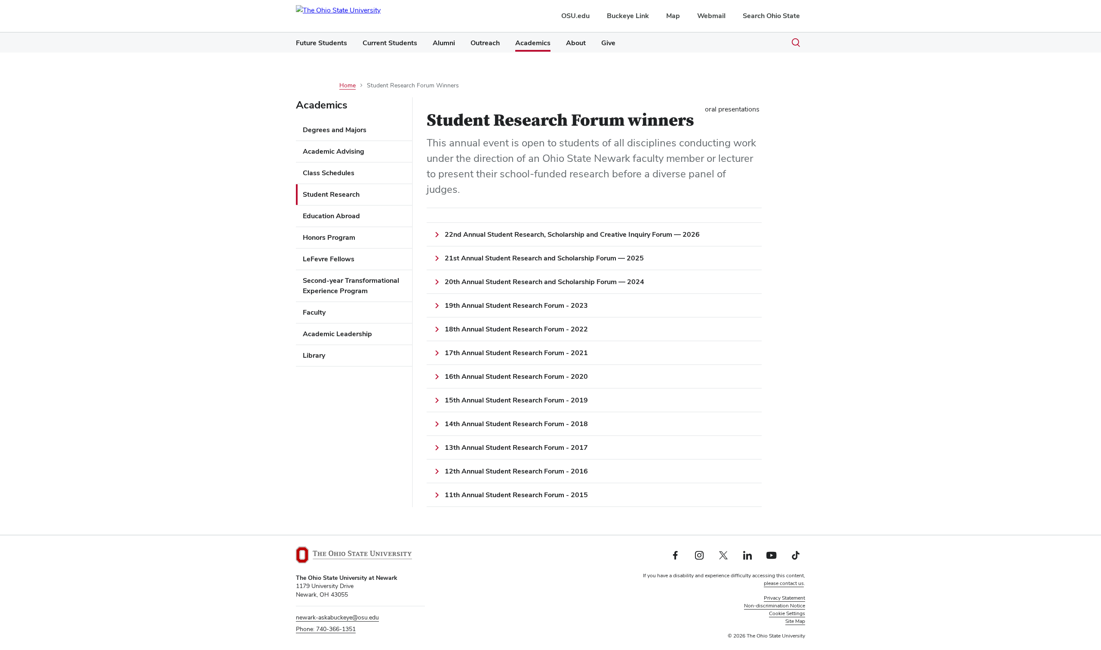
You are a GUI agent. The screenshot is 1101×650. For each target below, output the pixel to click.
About (576, 42)
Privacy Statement (784, 597)
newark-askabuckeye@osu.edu (337, 617)
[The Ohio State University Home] (354, 555)
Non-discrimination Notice (774, 605)
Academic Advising (333, 151)
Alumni (444, 42)
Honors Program (329, 237)
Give (608, 42)
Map (673, 15)
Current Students (390, 42)
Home (347, 85)
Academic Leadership (337, 333)
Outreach (485, 42)
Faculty (314, 312)
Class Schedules (328, 172)
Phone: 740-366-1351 (326, 629)
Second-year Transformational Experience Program (351, 285)
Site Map (795, 621)
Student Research (331, 194)
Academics (532, 42)
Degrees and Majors (334, 129)
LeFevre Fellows (328, 258)
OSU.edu (575, 15)
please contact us (784, 583)
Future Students (321, 42)
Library (314, 355)
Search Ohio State (771, 15)
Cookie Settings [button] (787, 613)
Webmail (711, 15)
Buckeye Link (628, 15)
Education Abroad (331, 215)
